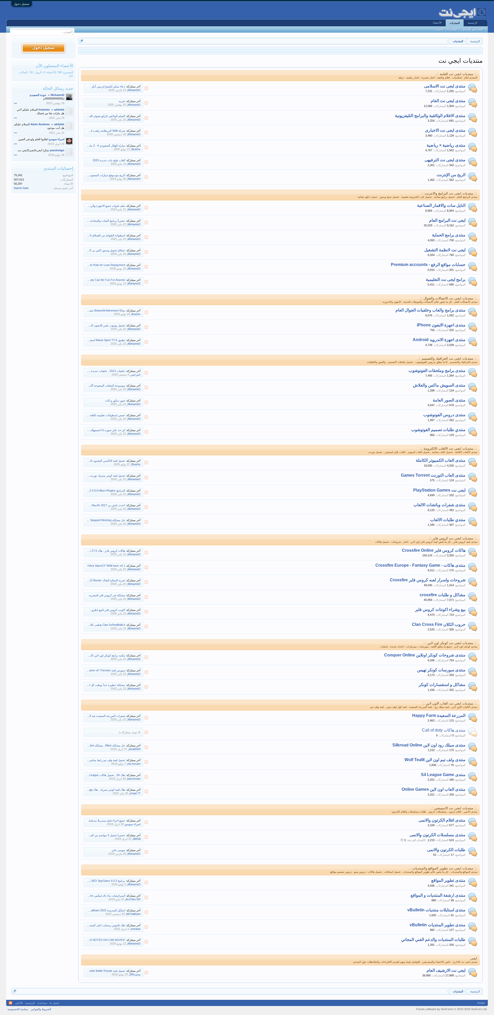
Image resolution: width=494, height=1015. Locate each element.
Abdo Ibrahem (40, 124)
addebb (59, 109)
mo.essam (133, 763)
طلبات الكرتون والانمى (446, 850)
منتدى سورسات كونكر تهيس (441, 670)
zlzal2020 (134, 749)
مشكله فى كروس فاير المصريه (107, 595)
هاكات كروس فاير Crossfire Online (433, 550)
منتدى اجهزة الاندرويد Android (439, 339)
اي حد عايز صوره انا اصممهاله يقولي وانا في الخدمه (95, 430)
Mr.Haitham (133, 913)
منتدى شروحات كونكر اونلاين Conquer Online (424, 655)
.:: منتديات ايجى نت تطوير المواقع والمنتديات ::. (442, 868)
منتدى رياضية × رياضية (446, 145)
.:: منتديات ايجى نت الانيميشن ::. (453, 808)
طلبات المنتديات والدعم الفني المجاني (433, 939)
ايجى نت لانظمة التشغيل (444, 250)
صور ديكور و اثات (115, 400)
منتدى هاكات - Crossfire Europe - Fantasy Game (420, 565)
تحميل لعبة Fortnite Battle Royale (105, 970)
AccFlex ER (133, 899)
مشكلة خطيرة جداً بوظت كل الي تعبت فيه (100, 685)
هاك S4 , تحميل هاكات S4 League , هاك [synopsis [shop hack (88, 775)
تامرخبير (135, 374)
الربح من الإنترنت (451, 175)
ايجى (473, 958)
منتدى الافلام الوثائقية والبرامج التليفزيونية (430, 115)
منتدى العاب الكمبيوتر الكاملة (440, 460)
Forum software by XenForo (451, 1009)
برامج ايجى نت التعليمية (445, 279)
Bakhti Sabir (21, 188)
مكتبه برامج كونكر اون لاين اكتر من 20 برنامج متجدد (95, 655)
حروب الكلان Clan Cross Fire (438, 624)
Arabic (481, 1002)
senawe (135, 928)
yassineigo (57, 150)
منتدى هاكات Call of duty (443, 730)
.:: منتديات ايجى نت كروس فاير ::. (452, 538)
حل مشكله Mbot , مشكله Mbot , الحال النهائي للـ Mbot (93, 745)
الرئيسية (472, 22)
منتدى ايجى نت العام (448, 101)
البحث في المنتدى (473, 29)
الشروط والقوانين (41, 1009)
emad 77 (135, 793)
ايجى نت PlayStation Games (439, 490)
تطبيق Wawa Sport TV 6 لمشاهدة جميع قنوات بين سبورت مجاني (87, 340)
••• (15, 103)
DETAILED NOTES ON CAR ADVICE (101, 939)
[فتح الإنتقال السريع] (81, 41)
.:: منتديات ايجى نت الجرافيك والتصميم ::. (447, 358)
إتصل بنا (54, 1002)
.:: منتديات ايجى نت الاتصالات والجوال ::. (448, 298)
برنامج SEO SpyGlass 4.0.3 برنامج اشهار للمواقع (96, 880)
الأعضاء (437, 22)
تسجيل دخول (21, 3)
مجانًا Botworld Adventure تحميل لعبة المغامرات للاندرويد (92, 310)
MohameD (134, 90)
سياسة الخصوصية (17, 1009)
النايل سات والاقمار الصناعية (441, 205)
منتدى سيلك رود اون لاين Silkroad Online (428, 745)
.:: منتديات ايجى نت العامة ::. (456, 74)
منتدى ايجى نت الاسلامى (444, 86)
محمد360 (134, 974)
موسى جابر (118, 850)
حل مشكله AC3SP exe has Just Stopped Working (94, 520)
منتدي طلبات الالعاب (447, 520)
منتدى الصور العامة (449, 400)
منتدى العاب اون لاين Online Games (433, 789)
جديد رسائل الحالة (58, 88)
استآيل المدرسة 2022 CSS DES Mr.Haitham (98, 910)
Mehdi (136, 838)
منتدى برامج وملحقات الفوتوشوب (437, 370)
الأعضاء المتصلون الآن (54, 66)
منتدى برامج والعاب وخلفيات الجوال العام (430, 310)
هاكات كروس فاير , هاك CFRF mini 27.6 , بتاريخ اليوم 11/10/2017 (86, 550)
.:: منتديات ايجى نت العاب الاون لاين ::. (449, 703)
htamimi (44, 109)
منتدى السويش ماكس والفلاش (439, 385)
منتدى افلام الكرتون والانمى (442, 820)
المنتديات (454, 22)
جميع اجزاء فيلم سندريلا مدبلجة (107, 820)
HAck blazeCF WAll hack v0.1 (106, 565)
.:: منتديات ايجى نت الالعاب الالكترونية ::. (448, 448)
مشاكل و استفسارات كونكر (442, 684)
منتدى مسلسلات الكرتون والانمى (437, 835)
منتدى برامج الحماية (448, 235)
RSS (146, 88)
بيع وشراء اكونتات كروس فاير (440, 609)
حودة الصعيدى (37, 94)
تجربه (122, 101)
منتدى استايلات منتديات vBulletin (436, 910)
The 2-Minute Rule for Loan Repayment (100, 264)
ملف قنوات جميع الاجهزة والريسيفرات (103, 205)
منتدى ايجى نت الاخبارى (445, 130)
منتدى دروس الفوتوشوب (444, 415)
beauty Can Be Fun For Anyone (105, 279)
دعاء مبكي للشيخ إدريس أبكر (108, 86)
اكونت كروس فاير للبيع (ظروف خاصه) (103, 609)
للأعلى (19, 1002)
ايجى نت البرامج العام (447, 220)
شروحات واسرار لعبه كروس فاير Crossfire (427, 580)
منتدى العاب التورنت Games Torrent (433, 475)
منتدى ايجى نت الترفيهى (445, 160)
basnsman (133, 778)
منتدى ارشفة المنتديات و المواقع (438, 895)
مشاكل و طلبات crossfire (442, 595)
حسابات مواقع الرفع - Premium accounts (428, 264)
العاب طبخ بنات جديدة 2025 (109, 160)
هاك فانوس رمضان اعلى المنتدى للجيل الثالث (98, 925)
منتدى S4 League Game (443, 774)
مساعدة (42, 1002)
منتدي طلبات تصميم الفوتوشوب (438, 430)
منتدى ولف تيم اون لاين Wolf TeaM (434, 760)
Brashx (135, 149)
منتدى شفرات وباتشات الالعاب (439, 505)
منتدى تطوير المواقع (448, 880)
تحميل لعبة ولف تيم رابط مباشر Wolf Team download (94, 760)
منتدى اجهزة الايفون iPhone (441, 325)
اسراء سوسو (132, 824)
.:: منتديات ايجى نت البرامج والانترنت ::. (448, 193)
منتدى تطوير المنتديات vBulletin (437, 925)
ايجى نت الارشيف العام (446, 970)
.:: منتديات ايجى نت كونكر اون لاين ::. (450, 643)
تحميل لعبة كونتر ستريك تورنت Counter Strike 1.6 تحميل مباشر (88, 475)
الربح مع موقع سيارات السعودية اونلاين (102, 175)
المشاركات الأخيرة (446, 29)
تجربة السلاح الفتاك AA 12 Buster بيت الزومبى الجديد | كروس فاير (86, 580)
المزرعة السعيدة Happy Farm (438, 715)
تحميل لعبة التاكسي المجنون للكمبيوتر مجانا (100, 460)
